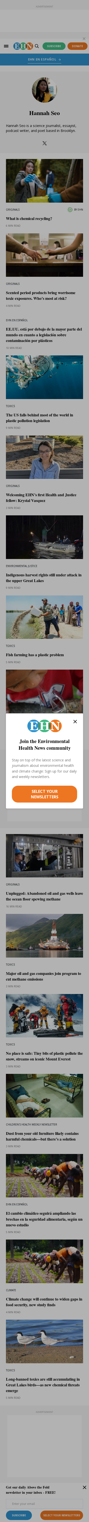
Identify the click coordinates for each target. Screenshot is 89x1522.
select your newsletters (44, 794)
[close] (75, 721)
